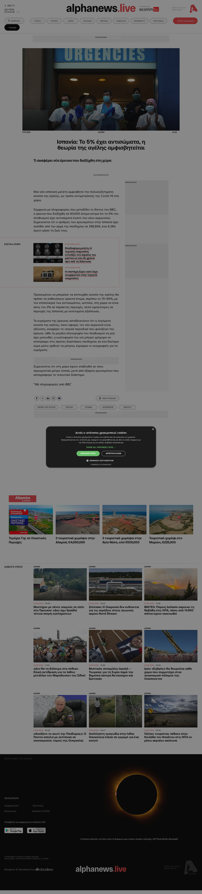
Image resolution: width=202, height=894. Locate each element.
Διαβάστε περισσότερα (114, 442)
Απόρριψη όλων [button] (113, 453)
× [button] (153, 429)
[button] (101, 447)
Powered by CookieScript (101, 465)
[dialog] (101, 447)
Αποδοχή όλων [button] (88, 453)
